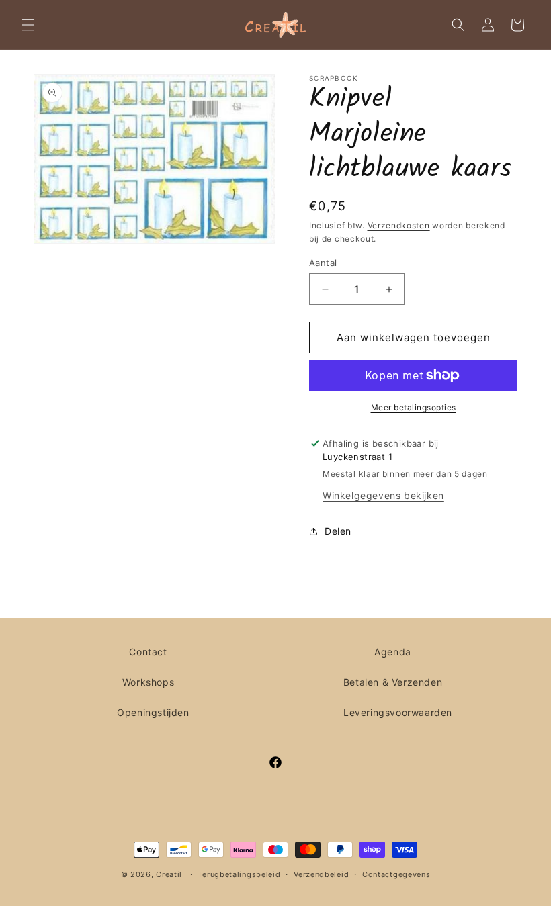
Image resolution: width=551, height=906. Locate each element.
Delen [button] (338, 531)
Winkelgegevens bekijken (383, 495)
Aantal (323, 262)
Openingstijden (153, 712)
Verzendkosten (399, 225)
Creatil (169, 874)
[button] (28, 25)
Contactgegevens (396, 874)
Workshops (148, 682)
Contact (148, 652)
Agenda (392, 652)
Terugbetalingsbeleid (239, 874)
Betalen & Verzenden (392, 682)
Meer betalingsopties (413, 407)
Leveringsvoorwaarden (397, 712)
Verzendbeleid (321, 874)
